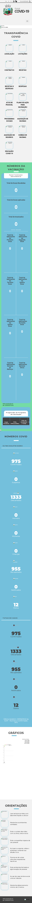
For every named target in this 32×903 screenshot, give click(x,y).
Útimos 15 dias (27, 740)
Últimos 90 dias (27, 742)
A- (11, 1)
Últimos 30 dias (27, 741)
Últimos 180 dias (26, 743)
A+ (6, 1)
